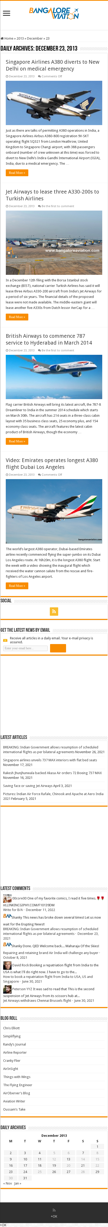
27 (68, 1172)
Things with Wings (16, 1077)
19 (54, 1165)
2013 (20, 38)
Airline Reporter (15, 1052)
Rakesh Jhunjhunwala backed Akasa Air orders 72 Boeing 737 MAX (52, 773)
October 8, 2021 (15, 958)
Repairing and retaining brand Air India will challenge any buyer (50, 953)
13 (68, 1159)
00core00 (19, 898)
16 (11, 1165)
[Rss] (54, 611)
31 (25, 1178)
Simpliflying (12, 1036)
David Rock (20, 965)
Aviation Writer (14, 1101)
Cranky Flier (11, 1061)
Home (8, 38)
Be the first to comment (58, 206)
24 (25, 1172)
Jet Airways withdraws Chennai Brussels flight (37, 1001)
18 (39, 1165)
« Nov (7, 1183)
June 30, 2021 (32, 981)
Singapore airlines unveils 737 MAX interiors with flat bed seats (50, 760)
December (35, 38)
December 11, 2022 (40, 910)
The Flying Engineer (17, 1085)
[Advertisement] (40, 695)
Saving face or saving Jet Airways (27, 786)
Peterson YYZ (22, 989)
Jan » (17, 1183)
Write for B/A (13, 910)
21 (83, 1165)
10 (25, 1159)
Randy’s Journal (14, 1044)
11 (39, 1159)
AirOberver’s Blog (16, 1093)
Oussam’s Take (14, 1109)
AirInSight (10, 1069)
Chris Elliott (11, 1028)
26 (54, 1172)
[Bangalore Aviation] (54, 12)
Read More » (17, 173)
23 (11, 1172)
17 (25, 1165)
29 (97, 1172)
